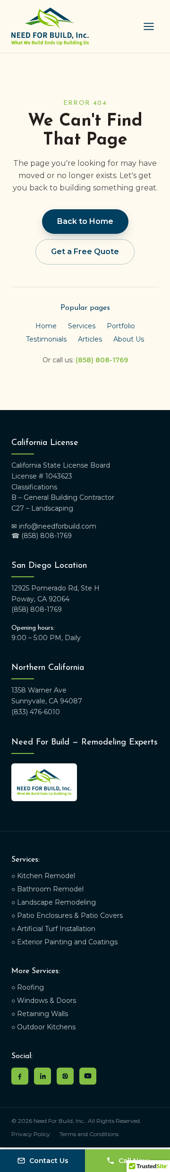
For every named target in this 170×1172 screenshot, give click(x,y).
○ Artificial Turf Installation (53, 928)
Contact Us (48, 1160)
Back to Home (85, 221)
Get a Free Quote (85, 251)
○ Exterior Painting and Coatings (64, 942)
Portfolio (121, 326)
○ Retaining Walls (39, 1013)
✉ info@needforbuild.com (53, 526)
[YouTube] (87, 1076)
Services (81, 326)
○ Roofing (27, 987)
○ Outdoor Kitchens (43, 1027)
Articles (90, 339)
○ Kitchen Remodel (43, 876)
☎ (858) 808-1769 (41, 535)
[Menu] (149, 26)
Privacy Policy (30, 1134)
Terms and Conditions (89, 1134)
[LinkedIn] (42, 1076)
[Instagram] (65, 1076)
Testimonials (46, 339)
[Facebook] (19, 1076)
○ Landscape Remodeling (53, 902)
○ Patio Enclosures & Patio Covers (67, 915)
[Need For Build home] (50, 26)
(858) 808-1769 (102, 360)
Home (46, 326)
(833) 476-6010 (35, 712)
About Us (128, 339)
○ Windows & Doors (43, 1000)
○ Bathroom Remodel (47, 889)
